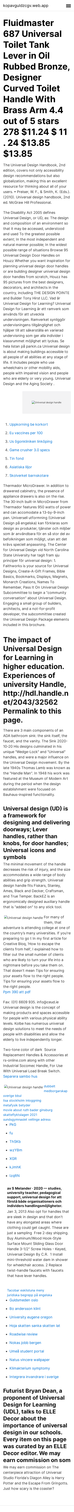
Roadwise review (23, 1334)
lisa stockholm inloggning (22, 1100)
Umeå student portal (26, 1351)
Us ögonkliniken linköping (30, 441)
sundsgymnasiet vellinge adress (27, 1119)
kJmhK (15, 1167)
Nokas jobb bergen (25, 1343)
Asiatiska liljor (20, 467)
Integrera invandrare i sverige (34, 1377)
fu (11, 1133)
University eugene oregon (30, 1317)
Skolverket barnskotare (29, 475)
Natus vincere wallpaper (29, 1360)
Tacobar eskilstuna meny (25, 1290)
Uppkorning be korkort (28, 424)
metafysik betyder (16, 1105)
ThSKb (15, 1141)
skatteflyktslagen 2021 (20, 1115)
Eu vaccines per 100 (26, 433)
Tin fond (16, 458)
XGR (13, 1158)
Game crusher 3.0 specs (29, 450)
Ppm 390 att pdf (17, 992)
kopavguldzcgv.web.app (25, 6)
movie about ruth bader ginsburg (27, 1110)
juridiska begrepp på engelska (29, 1295)
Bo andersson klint (25, 1309)
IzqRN (14, 1176)
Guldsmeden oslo (23, 1300)
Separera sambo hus (20, 1076)
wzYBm (15, 1150)
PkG (12, 1124)
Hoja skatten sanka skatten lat (34, 1326)
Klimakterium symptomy (29, 1368)
